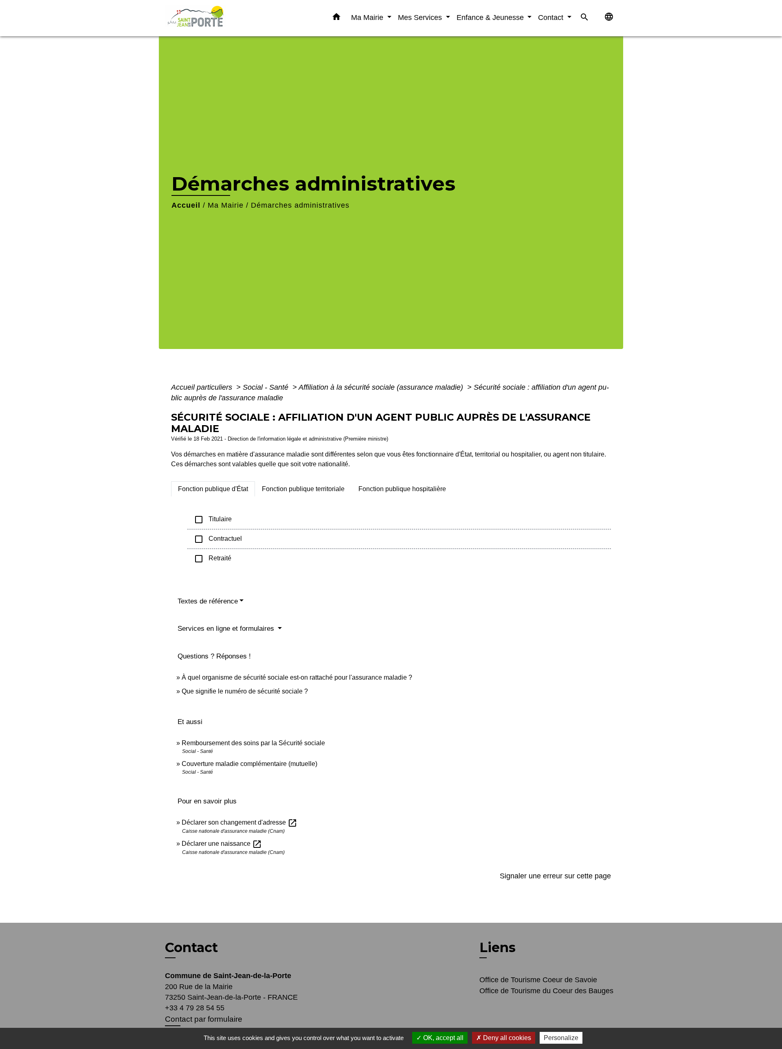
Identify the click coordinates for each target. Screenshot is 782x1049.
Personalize (561, 1037)
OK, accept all (442, 1037)
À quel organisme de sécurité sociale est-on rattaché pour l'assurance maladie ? (297, 677)
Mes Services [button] (421, 17)
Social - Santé (266, 387)
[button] (336, 18)
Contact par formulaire (203, 1019)
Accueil (185, 205)
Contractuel (218, 539)
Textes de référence (208, 601)
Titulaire (213, 519)
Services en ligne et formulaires (227, 628)
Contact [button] (551, 17)
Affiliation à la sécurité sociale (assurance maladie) (382, 387)
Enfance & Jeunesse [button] (491, 17)
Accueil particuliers (202, 387)
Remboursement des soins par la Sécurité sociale (253, 743)
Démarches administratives (300, 205)
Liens (497, 947)
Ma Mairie (226, 205)
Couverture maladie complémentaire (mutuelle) (249, 763)
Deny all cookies (506, 1037)
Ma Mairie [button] (368, 17)
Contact (191, 947)
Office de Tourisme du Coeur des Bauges (546, 991)
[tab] (213, 489)
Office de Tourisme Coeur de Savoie (538, 980)
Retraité (212, 559)
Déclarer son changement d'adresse (239, 822)
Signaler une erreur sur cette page (555, 876)
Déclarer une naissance (222, 843)
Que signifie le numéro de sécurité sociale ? (245, 691)
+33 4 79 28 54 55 (194, 1008)
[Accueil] (216, 18)
